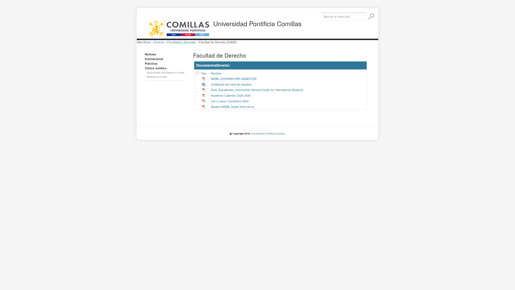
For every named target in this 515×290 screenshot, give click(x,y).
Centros (159, 42)
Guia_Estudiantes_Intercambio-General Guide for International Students (257, 90)
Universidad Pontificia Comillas (257, 23)
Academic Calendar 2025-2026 (231, 95)
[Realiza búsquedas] (371, 16)
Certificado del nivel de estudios (231, 84)
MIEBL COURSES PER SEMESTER (233, 79)
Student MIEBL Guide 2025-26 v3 (232, 107)
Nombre (216, 73)
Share (147, 42)
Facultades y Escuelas (181, 42)
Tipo (204, 73)
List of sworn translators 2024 (230, 101)
